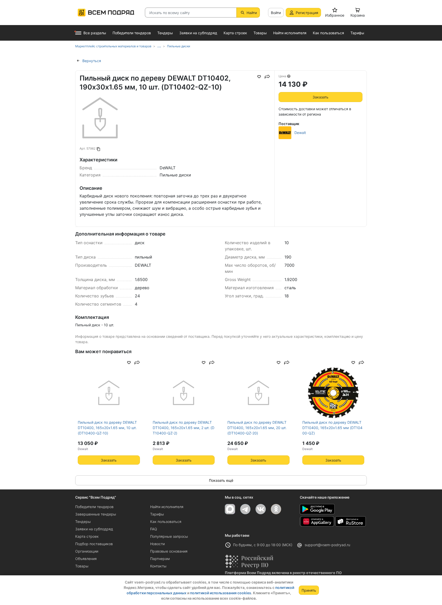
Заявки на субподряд (94, 529)
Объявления (86, 558)
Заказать (320, 97)
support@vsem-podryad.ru (327, 545)
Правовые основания (168, 551)
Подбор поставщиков (94, 544)
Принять (309, 590)
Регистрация (307, 12)
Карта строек (87, 536)
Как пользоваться (165, 521)
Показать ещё (221, 480)
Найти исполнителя (166, 507)
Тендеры (83, 521)
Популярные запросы (169, 536)
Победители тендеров (94, 507)
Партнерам (160, 558)
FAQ (153, 529)
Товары (82, 566)
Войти (276, 12)
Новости (157, 544)
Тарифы (157, 514)
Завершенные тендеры (95, 514)
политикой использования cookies (220, 593)
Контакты (158, 566)
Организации (86, 551)
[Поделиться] (267, 77)
